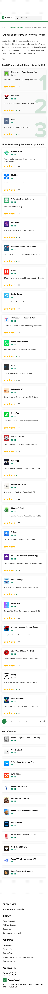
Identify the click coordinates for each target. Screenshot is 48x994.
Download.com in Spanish (12, 933)
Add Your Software (9, 925)
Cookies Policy (8, 953)
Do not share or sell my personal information (19, 957)
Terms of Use (7, 949)
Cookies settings (9, 961)
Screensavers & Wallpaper (33, 27)
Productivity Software (16, 27)
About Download (9, 921)
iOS (3, 27)
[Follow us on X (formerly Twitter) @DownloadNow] (9, 973)
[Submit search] (17, 18)
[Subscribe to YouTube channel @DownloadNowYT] (14, 973)
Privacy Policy (8, 945)
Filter (4, 59)
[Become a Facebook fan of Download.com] (5, 973)
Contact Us (7, 929)
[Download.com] (7, 17)
